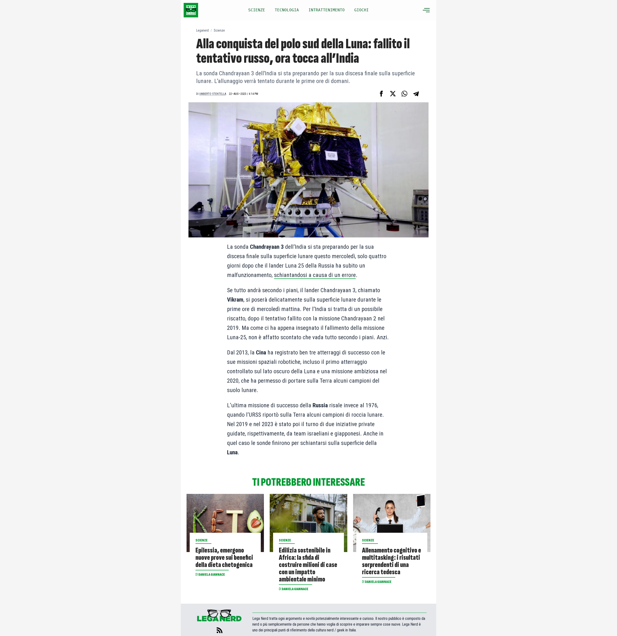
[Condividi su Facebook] (381, 93)
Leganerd (202, 30)
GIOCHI (361, 10)
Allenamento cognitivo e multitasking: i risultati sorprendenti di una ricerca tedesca (391, 561)
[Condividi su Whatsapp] (404, 93)
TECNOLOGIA (287, 10)
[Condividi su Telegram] (416, 93)
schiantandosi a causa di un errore (315, 275)
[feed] (219, 630)
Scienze (219, 30)
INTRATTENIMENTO (326, 10)
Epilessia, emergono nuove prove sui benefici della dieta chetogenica (224, 557)
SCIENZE (256, 10)
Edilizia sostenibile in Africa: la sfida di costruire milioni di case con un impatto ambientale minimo (308, 565)
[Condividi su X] (393, 93)
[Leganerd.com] (191, 10)
